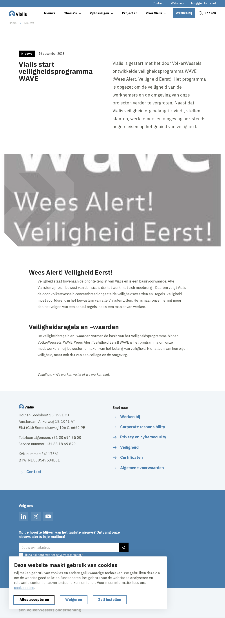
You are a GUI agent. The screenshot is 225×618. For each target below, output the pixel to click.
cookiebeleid (24, 587)
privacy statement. (69, 555)
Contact (158, 3)
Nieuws (29, 23)
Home (13, 23)
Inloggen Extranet (203, 3)
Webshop (177, 3)
